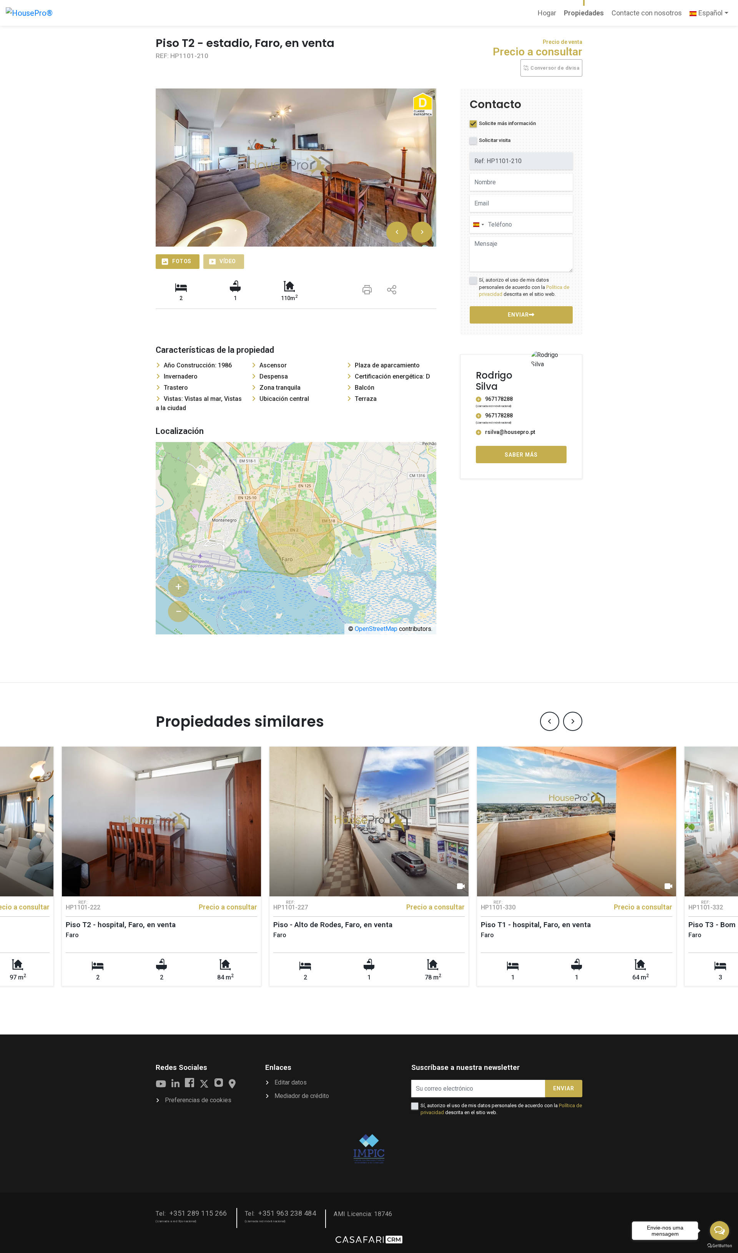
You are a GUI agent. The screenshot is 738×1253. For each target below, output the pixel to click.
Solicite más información (507, 124)
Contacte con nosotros (647, 13)
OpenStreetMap (376, 628)
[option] (296, 167)
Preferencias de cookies (198, 1100)
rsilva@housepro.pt (510, 432)
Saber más (521, 455)
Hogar (548, 15)
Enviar (563, 1088)
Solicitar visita (494, 140)
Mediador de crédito (301, 1096)
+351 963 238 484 (287, 1213)
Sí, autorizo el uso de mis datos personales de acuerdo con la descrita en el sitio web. (524, 287)
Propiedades (584, 13)
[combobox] (478, 225)
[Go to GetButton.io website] (719, 1245)
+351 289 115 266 (198, 1213)
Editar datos (290, 1082)
